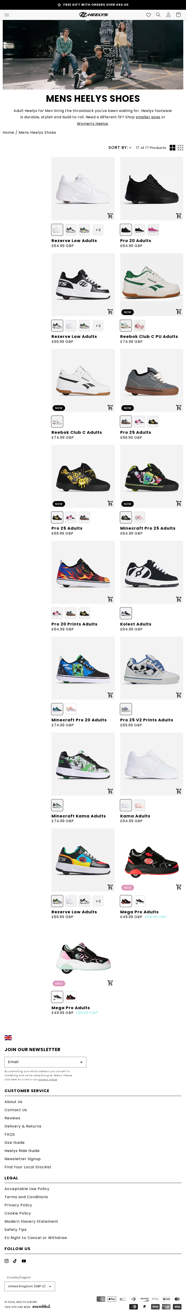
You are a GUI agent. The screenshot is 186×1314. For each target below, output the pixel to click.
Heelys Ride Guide (22, 1150)
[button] (7, 15)
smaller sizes (148, 117)
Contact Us (16, 1110)
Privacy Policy (18, 1205)
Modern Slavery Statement (31, 1221)
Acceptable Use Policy (27, 1189)
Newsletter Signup (23, 1158)
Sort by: (118, 147)
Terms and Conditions (26, 1197)
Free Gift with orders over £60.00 (96, 4)
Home (8, 132)
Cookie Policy (18, 1213)
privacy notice (47, 1079)
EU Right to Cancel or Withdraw (36, 1237)
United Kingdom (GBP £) (27, 1286)
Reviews (12, 1118)
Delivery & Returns (23, 1126)
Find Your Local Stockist (28, 1167)
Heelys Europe (26, 1302)
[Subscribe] (81, 1062)
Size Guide (15, 1142)
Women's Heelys (92, 123)
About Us (13, 1102)
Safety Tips (16, 1229)
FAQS (10, 1134)
